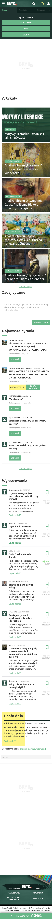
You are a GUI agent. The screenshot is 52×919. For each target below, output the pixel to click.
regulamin (38, 898)
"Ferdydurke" (16, 399)
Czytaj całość (10, 741)
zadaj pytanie (41, 323)
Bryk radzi (10, 129)
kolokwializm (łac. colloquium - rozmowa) (24, 723)
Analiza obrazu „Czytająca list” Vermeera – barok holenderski (25, 277)
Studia (26, 35)
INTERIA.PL (14, 910)
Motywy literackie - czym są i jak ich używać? (24, 135)
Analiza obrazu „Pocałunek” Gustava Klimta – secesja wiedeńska (23, 169)
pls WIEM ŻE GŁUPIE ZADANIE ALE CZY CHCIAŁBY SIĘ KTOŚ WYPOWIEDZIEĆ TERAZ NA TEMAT (28, 346)
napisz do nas (14, 888)
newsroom (38, 893)
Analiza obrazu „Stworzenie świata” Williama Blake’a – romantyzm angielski (24, 204)
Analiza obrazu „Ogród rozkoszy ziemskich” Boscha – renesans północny (24, 239)
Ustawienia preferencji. (40, 908)
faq (38, 888)
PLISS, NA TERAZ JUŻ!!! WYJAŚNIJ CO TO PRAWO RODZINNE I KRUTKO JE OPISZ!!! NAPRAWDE (29, 374)
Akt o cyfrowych (14, 898)
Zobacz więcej (26, 286)
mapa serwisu (14, 893)
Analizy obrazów (13, 161)
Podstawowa (26, 23)
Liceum (26, 29)
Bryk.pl (5, 757)
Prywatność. (7, 908)
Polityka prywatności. (21, 908)
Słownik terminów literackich (33, 749)
